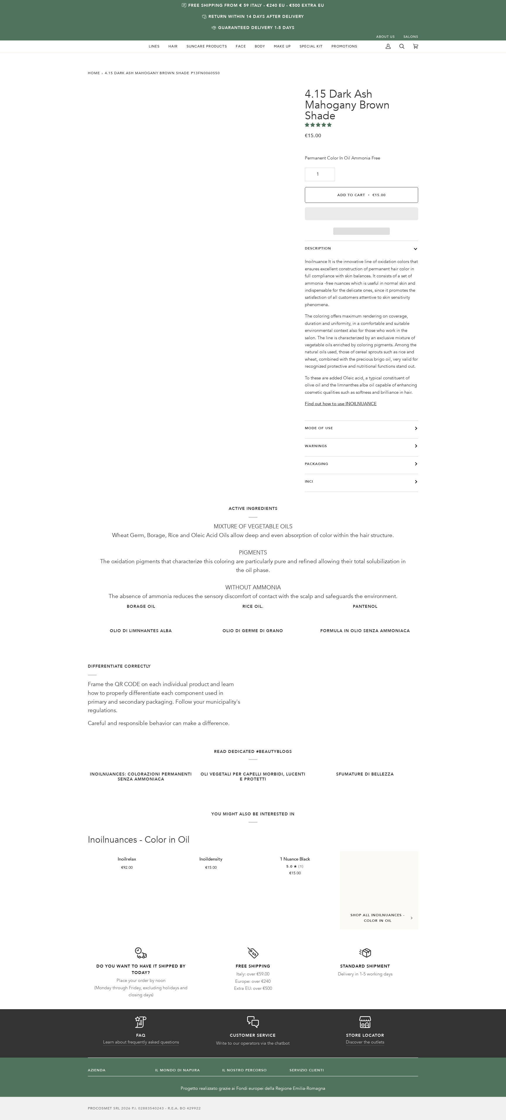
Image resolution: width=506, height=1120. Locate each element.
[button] (154, 46)
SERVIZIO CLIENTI (307, 1070)
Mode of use (319, 428)
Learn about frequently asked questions (141, 1042)
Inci (309, 481)
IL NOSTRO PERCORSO (244, 1070)
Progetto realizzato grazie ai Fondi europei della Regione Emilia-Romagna (253, 1088)
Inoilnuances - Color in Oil (138, 840)
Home (94, 73)
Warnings (316, 446)
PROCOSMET (100, 1108)
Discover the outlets (365, 1042)
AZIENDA (97, 1070)
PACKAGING (316, 463)
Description (318, 248)
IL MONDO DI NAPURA (177, 1070)
